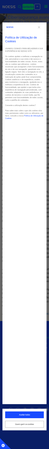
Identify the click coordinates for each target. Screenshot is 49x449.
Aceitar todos (24, 415)
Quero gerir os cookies (24, 424)
